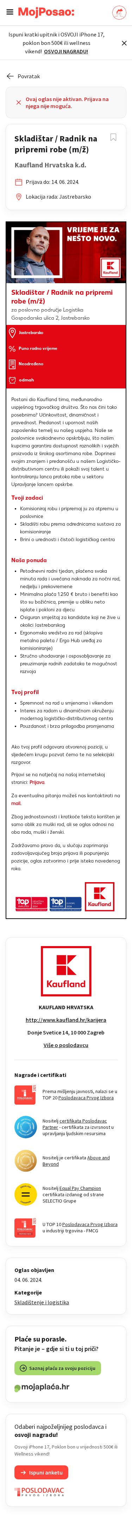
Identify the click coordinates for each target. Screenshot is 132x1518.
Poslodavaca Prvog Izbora (86, 1097)
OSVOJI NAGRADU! (66, 51)
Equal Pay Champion (80, 1188)
